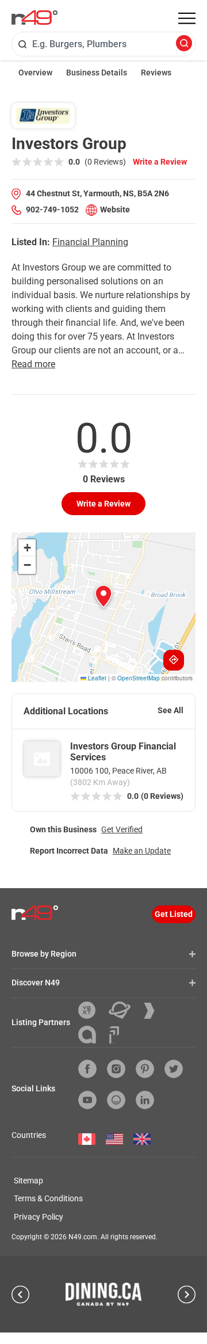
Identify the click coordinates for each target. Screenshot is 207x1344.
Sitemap (28, 1180)
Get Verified (122, 829)
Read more (33, 364)
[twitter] (173, 1069)
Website (115, 209)
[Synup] (153, 1010)
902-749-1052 (52, 209)
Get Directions (173, 660)
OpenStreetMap (138, 678)
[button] (103, 596)
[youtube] (87, 1100)
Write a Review (160, 161)
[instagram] (116, 1069)
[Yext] (91, 1010)
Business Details (96, 72)
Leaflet (96, 678)
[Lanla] (91, 1034)
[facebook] (87, 1069)
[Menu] (186, 18)
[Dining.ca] (103, 1294)
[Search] (184, 44)
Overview (35, 72)
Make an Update (142, 850)
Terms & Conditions (48, 1198)
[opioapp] (116, 1100)
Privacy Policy (38, 1216)
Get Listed (174, 914)
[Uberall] (123, 1010)
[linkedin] (144, 1100)
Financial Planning (90, 242)
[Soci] (114, 1035)
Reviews (156, 72)
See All (170, 710)
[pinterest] (144, 1069)
